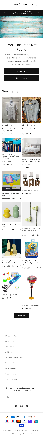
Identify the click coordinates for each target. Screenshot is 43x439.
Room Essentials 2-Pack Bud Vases (11, 225)
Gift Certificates (11, 336)
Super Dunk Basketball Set (30, 305)
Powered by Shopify (23, 430)
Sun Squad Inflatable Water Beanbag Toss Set (11, 194)
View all (21, 315)
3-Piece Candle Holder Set (30, 190)
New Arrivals (21, 71)
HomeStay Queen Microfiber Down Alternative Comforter (31, 160)
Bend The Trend (12, 430)
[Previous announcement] (4, 12)
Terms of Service (11, 379)
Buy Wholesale (10, 341)
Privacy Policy (10, 363)
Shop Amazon (21, 78)
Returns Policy (10, 368)
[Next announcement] (38, 12)
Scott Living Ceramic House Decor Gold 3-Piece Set (11, 262)
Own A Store (9, 347)
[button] (4, 4)
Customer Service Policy (14, 357)
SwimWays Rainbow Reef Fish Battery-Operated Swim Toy (31, 262)
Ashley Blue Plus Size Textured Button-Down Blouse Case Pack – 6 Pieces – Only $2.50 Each (11, 128)
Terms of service (28, 434)
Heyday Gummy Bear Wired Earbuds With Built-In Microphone (31, 230)
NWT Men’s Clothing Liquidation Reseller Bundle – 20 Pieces (11, 156)
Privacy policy (16, 434)
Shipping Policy (11, 374)
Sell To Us (8, 352)
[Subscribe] (35, 397)
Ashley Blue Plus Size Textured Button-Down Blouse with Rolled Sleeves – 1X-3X (31, 128)
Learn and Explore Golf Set (10, 295)
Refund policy (36, 430)
